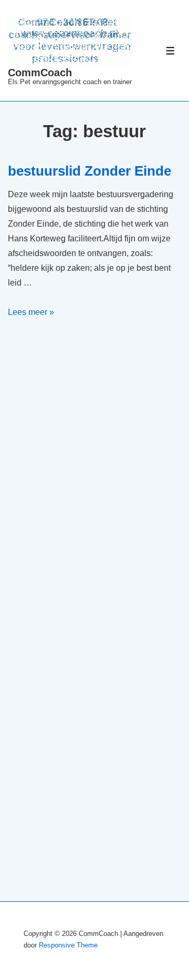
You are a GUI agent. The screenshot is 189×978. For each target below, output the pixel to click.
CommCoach (40, 72)
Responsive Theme (68, 945)
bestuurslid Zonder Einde (89, 171)
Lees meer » (31, 312)
